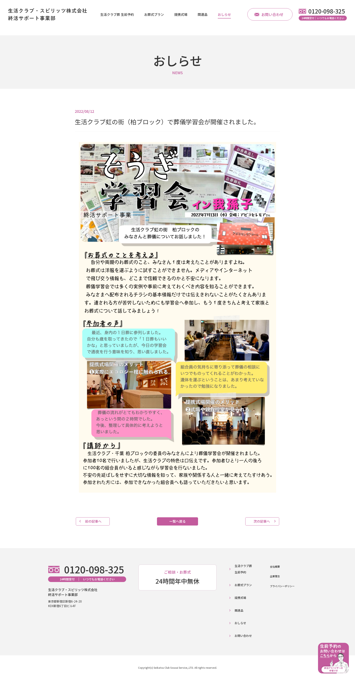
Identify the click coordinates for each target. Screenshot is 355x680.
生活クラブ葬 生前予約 (117, 14)
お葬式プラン (154, 14)
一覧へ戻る (177, 521)
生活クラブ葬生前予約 (243, 569)
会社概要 (275, 566)
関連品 (202, 14)
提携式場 (180, 14)
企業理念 (275, 576)
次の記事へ (262, 521)
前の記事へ (93, 521)
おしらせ (224, 14)
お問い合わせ (272, 14)
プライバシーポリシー (282, 586)
